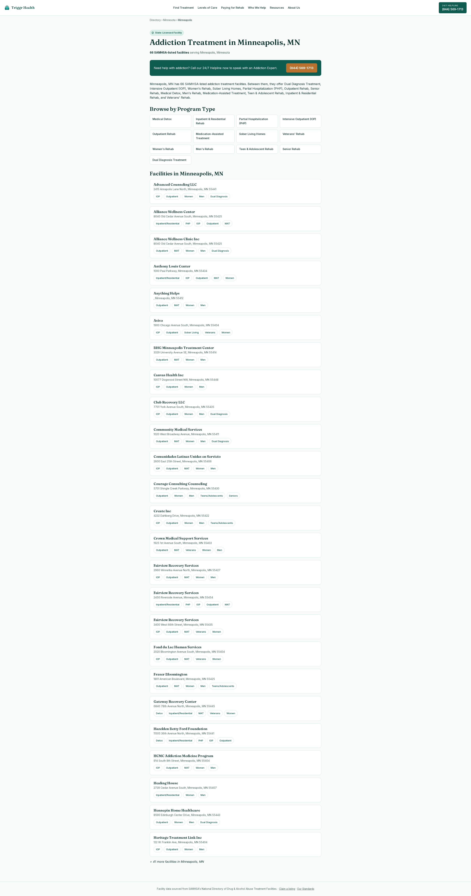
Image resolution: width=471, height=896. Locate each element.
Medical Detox (162, 119)
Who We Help (257, 7)
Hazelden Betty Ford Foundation (180, 729)
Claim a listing (287, 888)
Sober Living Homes (252, 134)
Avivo (158, 320)
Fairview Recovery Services (176, 565)
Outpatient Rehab (164, 134)
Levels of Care (207, 7)
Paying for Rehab (232, 7)
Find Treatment (183, 7)
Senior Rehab (291, 149)
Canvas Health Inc (168, 375)
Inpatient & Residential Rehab (211, 121)
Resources (277, 7)
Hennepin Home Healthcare (177, 810)
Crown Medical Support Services (181, 538)
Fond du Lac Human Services (177, 647)
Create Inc (162, 511)
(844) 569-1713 (452, 7)
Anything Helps (167, 293)
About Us (294, 7)
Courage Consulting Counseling (180, 484)
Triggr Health (23, 8)
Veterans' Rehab (293, 134)
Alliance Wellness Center (174, 212)
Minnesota (169, 20)
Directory (155, 20)
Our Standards (305, 888)
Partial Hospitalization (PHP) (253, 121)
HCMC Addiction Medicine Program (183, 756)
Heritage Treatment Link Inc (178, 837)
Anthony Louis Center (172, 266)
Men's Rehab (204, 149)
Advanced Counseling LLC (175, 184)
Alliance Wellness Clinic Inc (176, 239)
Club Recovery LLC (169, 402)
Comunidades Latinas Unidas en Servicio (187, 456)
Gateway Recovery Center (175, 701)
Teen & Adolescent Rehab (256, 149)
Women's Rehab (163, 149)
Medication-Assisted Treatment (210, 136)
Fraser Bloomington (170, 674)
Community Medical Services (178, 429)
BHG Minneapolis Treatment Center (184, 348)
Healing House (166, 783)
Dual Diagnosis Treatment (169, 160)
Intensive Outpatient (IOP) (299, 119)
